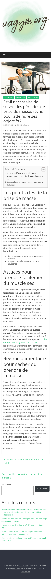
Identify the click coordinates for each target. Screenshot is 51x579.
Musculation (9, 97)
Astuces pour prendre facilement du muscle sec (25, 177)
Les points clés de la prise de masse (21, 173)
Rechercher (6, 484)
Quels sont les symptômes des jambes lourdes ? (21, 476)
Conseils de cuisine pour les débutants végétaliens (23, 461)
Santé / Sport (20, 97)
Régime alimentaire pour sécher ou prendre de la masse (25, 183)
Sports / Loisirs (33, 97)
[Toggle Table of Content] (42, 169)
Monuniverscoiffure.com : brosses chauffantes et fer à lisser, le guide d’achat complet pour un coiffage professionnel (23, 512)
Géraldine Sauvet (23, 125)
